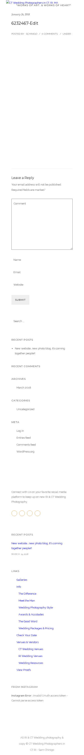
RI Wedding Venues (30, 656)
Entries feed (24, 437)
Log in (20, 430)
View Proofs (24, 669)
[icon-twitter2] (23, 513)
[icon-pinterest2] (31, 513)
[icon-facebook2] (15, 513)
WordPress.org (25, 451)
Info (19, 586)
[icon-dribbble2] (38, 513)
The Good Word (28, 621)
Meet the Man (27, 600)
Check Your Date (27, 635)
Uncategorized (25, 409)
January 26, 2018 (20, 14)
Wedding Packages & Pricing (36, 628)
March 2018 (24, 387)
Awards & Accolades (31, 614)
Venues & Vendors (28, 642)
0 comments (50, 33)
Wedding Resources (31, 662)
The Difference (27, 593)
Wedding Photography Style (36, 607)
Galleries (22, 579)
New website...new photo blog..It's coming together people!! (36, 546)
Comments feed (26, 444)
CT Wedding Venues (31, 649)
